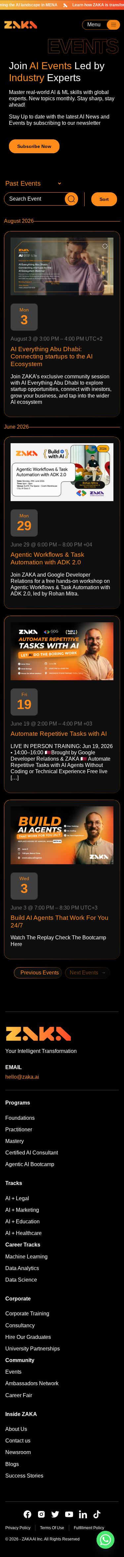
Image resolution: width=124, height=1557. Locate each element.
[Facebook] (27, 1514)
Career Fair (18, 1395)
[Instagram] (41, 1514)
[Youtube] (69, 1514)
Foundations (20, 1118)
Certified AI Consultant (31, 1153)
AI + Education (22, 1221)
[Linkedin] (83, 1514)
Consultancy (20, 1325)
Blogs (12, 1464)
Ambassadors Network (32, 1383)
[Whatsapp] (105, 1540)
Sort (104, 199)
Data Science (21, 1280)
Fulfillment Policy (89, 1528)
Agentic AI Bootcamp (29, 1164)
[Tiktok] (97, 1514)
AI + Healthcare (23, 1233)
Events (13, 1372)
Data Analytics (22, 1268)
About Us (16, 1429)
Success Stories (24, 1476)
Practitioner (18, 1129)
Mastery (14, 1141)
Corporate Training (27, 1313)
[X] (55, 1514)
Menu (94, 24)
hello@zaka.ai (22, 1077)
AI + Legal (17, 1198)
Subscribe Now (34, 146)
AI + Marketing (22, 1210)
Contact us (17, 1440)
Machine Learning (26, 1256)
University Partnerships (32, 1348)
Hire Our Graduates (28, 1337)
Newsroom (18, 1452)
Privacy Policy (17, 1528)
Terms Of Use (52, 1528)
